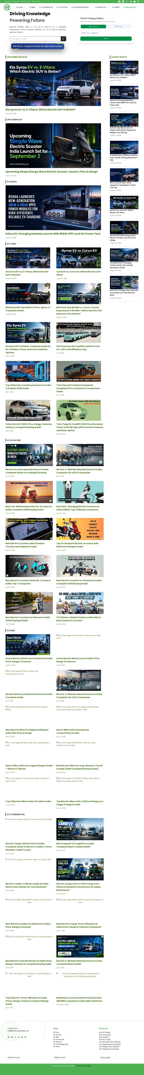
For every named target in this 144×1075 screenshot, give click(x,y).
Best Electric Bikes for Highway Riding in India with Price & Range (27, 731)
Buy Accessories (105, 1035)
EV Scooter (57, 1035)
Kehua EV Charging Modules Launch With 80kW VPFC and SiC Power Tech (53, 233)
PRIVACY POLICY (14, 1058)
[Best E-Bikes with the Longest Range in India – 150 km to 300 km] (28, 751)
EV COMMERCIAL (46, 7)
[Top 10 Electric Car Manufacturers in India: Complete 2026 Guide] (28, 371)
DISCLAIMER (105, 1058)
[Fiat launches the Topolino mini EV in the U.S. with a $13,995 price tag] (78, 332)
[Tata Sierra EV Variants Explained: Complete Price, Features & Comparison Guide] (78, 371)
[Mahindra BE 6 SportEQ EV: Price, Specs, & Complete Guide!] (28, 293)
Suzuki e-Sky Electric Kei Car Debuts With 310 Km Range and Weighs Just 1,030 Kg (123, 130)
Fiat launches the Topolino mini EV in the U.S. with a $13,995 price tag (78, 348)
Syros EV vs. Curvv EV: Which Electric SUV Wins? (121, 211)
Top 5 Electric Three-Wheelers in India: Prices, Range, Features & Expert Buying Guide (27, 1001)
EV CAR (20, 7)
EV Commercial (58, 1039)
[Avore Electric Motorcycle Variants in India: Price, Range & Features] (28, 644)
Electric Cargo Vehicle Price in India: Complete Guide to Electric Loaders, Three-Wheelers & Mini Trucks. (29, 846)
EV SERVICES (101, 7)
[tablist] (106, 26)
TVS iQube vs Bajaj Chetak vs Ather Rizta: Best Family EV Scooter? (78, 619)
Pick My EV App (104, 1039)
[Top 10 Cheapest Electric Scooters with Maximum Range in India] (80, 529)
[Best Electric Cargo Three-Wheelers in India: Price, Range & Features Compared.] (80, 909)
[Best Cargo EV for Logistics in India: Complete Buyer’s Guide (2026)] (80, 829)
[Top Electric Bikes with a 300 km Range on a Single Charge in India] (78, 787)
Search (106, 39)
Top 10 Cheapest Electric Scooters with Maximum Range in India (77, 545)
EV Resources (130, 7)
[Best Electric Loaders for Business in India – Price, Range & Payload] (29, 909)
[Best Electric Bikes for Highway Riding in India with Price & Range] (28, 716)
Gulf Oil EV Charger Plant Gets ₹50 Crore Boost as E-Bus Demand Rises (124, 292)
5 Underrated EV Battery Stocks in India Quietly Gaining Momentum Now (124, 157)
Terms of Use (36, 1)
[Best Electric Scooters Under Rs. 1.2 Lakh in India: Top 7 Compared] (29, 566)
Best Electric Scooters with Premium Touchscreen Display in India (25, 545)
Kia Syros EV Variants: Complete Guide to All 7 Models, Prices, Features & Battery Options (28, 349)
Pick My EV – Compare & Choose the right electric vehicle (37, 46)
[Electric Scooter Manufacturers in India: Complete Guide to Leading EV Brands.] (29, 455)
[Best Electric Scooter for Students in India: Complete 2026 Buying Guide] (80, 566)
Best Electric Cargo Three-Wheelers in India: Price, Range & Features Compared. (78, 925)
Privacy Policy (25, 1)
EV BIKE (32, 7)
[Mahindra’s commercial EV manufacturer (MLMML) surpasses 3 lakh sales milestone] (80, 983)
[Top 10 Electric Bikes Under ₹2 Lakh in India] (28, 787)
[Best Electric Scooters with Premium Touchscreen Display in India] (29, 529)
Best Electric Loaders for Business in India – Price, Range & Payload (29, 925)
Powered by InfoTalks (83, 1066)
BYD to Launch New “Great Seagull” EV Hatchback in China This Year (123, 185)
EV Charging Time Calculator (109, 1047)
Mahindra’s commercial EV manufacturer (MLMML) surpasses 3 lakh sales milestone (79, 999)
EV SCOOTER (62, 7)
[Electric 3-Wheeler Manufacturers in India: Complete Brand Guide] (80, 946)
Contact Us (15, 1)
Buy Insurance (104, 1037)
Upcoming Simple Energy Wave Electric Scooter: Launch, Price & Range (52, 171)
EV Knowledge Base (60, 1044)
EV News (56, 1047)
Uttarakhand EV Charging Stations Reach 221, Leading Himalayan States (121, 265)
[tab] (93, 26)
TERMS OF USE (59, 1058)
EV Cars (56, 1032)
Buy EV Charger (104, 1032)
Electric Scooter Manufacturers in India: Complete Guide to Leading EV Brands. (27, 471)
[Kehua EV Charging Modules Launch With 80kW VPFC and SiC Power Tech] (53, 207)
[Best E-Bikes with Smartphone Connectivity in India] (78, 716)
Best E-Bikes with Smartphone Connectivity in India (72, 731)
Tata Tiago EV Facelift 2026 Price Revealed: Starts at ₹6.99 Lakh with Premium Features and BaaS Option (79, 427)
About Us (7, 1)
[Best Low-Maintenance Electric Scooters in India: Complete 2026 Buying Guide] (29, 492)
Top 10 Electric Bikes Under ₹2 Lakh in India (28, 801)
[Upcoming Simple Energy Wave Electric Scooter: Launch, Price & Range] (53, 145)
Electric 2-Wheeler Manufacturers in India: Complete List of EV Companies (79, 471)
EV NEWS (116, 7)
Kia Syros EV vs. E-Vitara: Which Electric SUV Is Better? (40, 109)
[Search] (63, 38)
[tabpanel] (106, 36)
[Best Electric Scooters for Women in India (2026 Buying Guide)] (29, 603)
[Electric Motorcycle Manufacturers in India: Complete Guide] (28, 680)
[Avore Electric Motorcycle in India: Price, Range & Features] (78, 644)
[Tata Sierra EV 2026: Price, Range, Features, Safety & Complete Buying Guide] (28, 410)
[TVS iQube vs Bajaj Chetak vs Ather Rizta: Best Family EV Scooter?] (80, 603)
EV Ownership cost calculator (110, 1042)
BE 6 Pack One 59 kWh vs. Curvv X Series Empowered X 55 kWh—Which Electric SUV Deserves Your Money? (79, 310)
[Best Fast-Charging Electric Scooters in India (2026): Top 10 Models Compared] (80, 492)
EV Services (57, 1042)
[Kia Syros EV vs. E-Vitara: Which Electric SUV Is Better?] (53, 83)
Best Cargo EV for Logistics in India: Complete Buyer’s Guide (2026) (75, 845)
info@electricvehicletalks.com (18, 1031)
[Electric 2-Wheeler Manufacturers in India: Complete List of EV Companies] (80, 455)
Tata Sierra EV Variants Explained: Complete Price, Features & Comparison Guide (78, 388)
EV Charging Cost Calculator (109, 1049)
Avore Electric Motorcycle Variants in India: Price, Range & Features (29, 660)
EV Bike (56, 1037)
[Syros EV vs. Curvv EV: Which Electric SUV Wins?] (78, 257)
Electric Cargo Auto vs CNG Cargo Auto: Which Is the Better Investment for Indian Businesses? (78, 887)
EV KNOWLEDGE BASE (80, 7)
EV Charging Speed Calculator (110, 1044)
